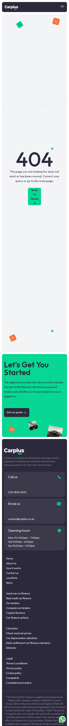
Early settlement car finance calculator (28, 643)
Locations (11, 577)
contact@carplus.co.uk (21, 519)
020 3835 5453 (17, 492)
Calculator (12, 628)
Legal (9, 658)
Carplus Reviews (15, 612)
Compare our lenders (18, 608)
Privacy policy (14, 668)
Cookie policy (13, 673)
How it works (13, 568)
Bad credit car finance (18, 598)
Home (9, 558)
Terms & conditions (16, 663)
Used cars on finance (18, 593)
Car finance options (17, 617)
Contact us (12, 573)
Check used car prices (18, 633)
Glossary (11, 647)
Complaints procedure (18, 682)
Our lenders (13, 603)
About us (11, 563)
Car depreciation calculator (22, 638)
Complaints (12, 678)
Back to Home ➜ (35, 196)
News (9, 582)
